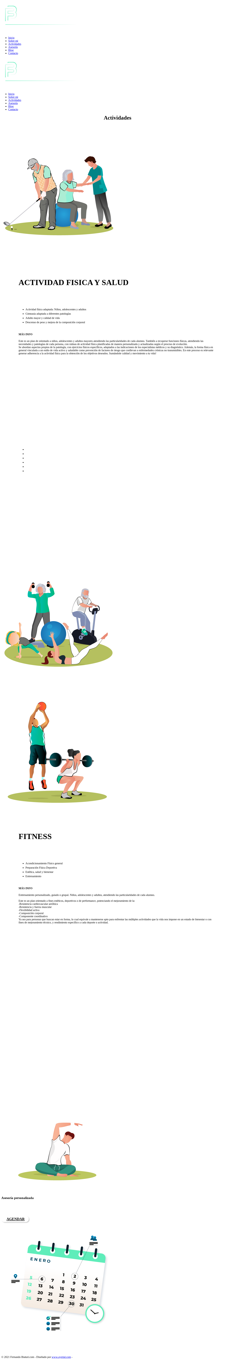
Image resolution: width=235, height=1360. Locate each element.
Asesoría (13, 47)
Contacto (13, 53)
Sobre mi (13, 40)
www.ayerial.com (61, 1357)
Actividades (14, 43)
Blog (11, 50)
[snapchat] (22, 1353)
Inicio (11, 37)
